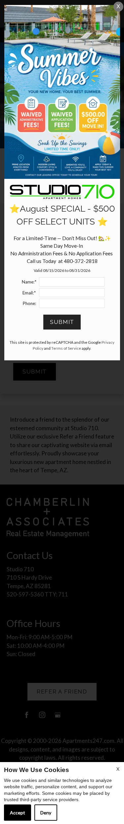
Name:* (29, 281)
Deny (45, 812)
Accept (17, 812)
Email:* (29, 292)
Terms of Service (66, 348)
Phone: (29, 303)
